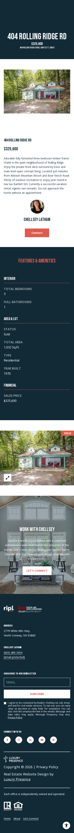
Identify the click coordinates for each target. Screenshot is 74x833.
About (16, 818)
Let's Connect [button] (37, 570)
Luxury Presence (17, 779)
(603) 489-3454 (13, 652)
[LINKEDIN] (30, 739)
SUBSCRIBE (37, 694)
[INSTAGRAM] (18, 739)
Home (7, 818)
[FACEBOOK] (7, 739)
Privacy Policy (15, 717)
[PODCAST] (53, 739)
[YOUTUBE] (42, 739)
